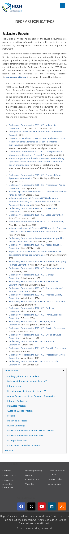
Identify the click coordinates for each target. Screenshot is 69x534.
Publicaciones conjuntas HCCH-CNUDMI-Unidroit (30, 430)
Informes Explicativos (17, 401)
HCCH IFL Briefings (16, 425)
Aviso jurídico (54, 483)
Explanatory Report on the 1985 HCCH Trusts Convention (36, 221)
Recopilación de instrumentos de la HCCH (27, 391)
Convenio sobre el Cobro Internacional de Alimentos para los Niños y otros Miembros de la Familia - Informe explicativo (37, 141)
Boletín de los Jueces (17, 420)
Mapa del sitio (55, 478)
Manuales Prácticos (16, 405)
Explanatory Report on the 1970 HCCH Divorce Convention (37, 301)
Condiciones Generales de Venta (23, 445)
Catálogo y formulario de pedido (23, 376)
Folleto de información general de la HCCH (27, 381)
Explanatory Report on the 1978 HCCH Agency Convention (37, 268)
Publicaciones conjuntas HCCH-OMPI (25, 435)
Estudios (9, 450)
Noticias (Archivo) (33, 470)
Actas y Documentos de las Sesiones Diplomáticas (31, 396)
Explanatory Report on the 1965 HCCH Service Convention (37, 328)
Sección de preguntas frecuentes (7, 484)
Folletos (11, 415)
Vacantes (29, 483)
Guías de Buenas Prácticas (20, 410)
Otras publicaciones (17, 440)
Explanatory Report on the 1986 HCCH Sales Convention (36, 214)
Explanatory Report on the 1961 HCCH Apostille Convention (37, 348)
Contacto (6, 470)
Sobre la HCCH (9, 475)
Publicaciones (11, 370)
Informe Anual (14, 386)
